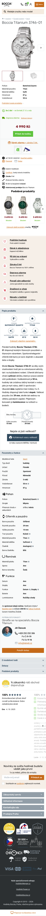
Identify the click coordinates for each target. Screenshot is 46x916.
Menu (41, 4)
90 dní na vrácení (18, 256)
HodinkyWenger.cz (23, 883)
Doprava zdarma (18, 272)
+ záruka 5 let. (25, 142)
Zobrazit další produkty (16, 227)
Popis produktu (9, 311)
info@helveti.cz (25, 643)
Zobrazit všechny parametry (23, 341)
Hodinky (8, 19)
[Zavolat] (22, 4)
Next (41, 48)
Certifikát (9, 173)
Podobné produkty (10, 671)
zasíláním (20, 784)
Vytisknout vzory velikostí (25, 437)
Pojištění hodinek (18, 240)
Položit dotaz (23, 650)
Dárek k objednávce (19, 248)
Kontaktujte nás (11, 807)
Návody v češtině (18, 297)
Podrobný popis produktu (13, 103)
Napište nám (7, 609)
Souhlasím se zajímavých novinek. (23, 784)
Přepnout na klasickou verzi (25, 913)
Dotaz (20, 161)
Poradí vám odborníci (20, 281)
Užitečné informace (12, 801)
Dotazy (5, 666)
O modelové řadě (10, 660)
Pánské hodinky (18, 19)
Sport (28, 19)
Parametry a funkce (11, 453)
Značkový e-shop (18, 289)
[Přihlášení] (30, 4)
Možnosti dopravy (26, 118)
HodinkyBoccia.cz (23, 895)
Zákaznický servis (12, 794)
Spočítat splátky (26, 158)
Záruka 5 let (16, 264)
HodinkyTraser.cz (23, 889)
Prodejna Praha (11, 814)
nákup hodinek (34, 609)
